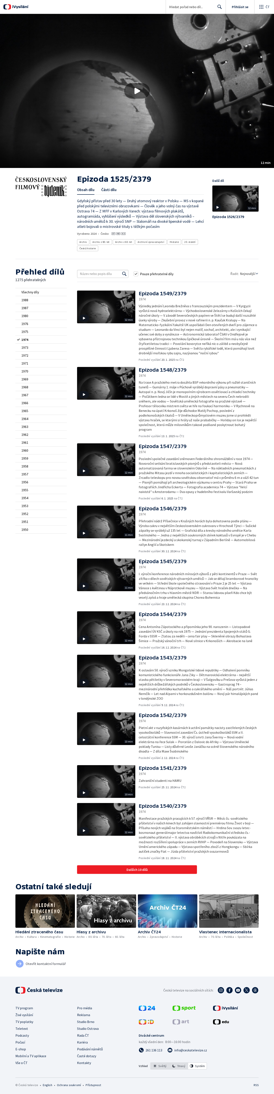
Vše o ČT (21, 1063)
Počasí (20, 1042)
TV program (24, 1008)
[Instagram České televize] (220, 990)
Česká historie (87, 248)
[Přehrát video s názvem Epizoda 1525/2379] (137, 91)
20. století (189, 241)
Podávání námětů (90, 1049)
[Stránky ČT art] (181, 1023)
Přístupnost (93, 1085)
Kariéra (82, 1042)
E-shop (20, 1049)
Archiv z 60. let (123, 241)
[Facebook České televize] (229, 990)
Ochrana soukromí (69, 1085)
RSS (256, 1085)
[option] (160, 1066)
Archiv (83, 241)
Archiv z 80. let (100, 241)
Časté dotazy (86, 1056)
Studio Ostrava (88, 1028)
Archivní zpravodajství (151, 241)
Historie (174, 241)
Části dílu (108, 189)
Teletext (21, 1028)
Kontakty (84, 1063)
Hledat (220, 7)
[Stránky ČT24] (147, 1009)
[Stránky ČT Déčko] (146, 1023)
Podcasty (22, 1035)
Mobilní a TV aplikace (30, 1056)
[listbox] (178, 1066)
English (47, 1085)
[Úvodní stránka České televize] (39, 990)
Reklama (83, 1015)
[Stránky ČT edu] (221, 1023)
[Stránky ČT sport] (184, 1009)
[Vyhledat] (124, 274)
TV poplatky (24, 1022)
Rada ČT (83, 1035)
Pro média (84, 1008)
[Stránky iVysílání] (225, 1009)
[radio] (41, 292)
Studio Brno (85, 1022)
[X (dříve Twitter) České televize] (246, 990)
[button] (137, 91)
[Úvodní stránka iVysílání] (19, 6)
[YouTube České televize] (238, 990)
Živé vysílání (24, 1015)
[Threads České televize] (255, 990)
